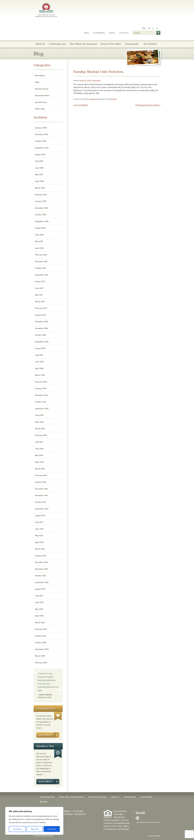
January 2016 (40, 388)
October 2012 (40, 576)
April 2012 (39, 616)
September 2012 (41, 582)
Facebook (137, 818)
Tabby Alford (96, 80)
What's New (40, 109)
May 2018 (39, 241)
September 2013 (41, 509)
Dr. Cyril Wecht (80, 105)
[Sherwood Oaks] (46, 10)
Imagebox (157, 836)
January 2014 (40, 482)
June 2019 (39, 168)
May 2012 (39, 609)
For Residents (99, 33)
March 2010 (40, 656)
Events (112, 33)
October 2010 (40, 642)
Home (86, 33)
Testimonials (131, 43)
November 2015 (41, 395)
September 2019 (41, 148)
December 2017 (41, 261)
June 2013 (39, 529)
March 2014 (40, 469)
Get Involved (150, 43)
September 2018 (41, 221)
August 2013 (40, 515)
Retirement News (42, 95)
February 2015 (41, 435)
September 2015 (41, 408)
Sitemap (43, 801)
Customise (17, 829)
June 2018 (39, 235)
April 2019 (39, 181)
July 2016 (39, 355)
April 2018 (39, 248)
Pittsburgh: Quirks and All (147, 105)
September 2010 (42, 649)
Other (37, 82)
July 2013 (39, 522)
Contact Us (124, 33)
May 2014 (39, 455)
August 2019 (40, 154)
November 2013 (41, 495)
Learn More (47, 735)
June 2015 (39, 415)
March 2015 (40, 428)
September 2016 (41, 342)
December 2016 (41, 322)
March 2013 (40, 549)
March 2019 (40, 188)
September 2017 (41, 275)
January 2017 (40, 315)
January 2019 (40, 201)
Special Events (94, 99)
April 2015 (39, 422)
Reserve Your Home (111, 43)
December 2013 (41, 489)
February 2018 (41, 255)
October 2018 (40, 215)
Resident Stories (41, 89)
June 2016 (39, 362)
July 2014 (39, 442)
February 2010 (41, 663)
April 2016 (39, 368)
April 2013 (39, 542)
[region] (34, 821)
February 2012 (41, 629)
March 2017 (40, 302)
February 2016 (41, 382)
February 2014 (41, 475)
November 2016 (41, 328)
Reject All (34, 829)
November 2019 (41, 134)
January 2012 (40, 636)
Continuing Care (57, 43)
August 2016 (40, 348)
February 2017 (41, 308)
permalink (113, 99)
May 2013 (39, 535)
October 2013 (40, 502)
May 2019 (39, 174)
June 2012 (39, 602)
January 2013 (40, 556)
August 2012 (40, 589)
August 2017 (40, 281)
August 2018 (40, 228)
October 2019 (40, 141)
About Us (40, 43)
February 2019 (41, 195)
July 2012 (39, 596)
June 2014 (39, 449)
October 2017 (40, 268)
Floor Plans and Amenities (83, 43)
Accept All (52, 829)
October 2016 (40, 335)
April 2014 (39, 462)
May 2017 (39, 295)
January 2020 (41, 128)
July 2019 (39, 161)
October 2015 (40, 402)
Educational (40, 75)
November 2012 (41, 569)
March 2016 (40, 375)
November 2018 (41, 208)
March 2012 (40, 622)
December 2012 (41, 562)
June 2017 (39, 288)
